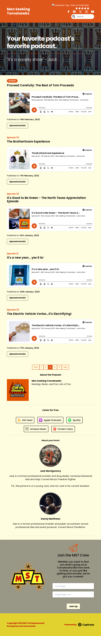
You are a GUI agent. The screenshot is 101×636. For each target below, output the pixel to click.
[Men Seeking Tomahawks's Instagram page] (85, 12)
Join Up (73, 606)
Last (65, 367)
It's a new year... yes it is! (25, 258)
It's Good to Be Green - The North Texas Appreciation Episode (46, 199)
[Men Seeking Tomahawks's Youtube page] (91, 12)
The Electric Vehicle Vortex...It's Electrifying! (39, 314)
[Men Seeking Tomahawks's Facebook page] (68, 12)
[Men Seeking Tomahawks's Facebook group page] (73, 12)
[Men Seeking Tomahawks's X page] (79, 12)
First (36, 367)
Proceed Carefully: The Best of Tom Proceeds (40, 85)
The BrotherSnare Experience (28, 141)
